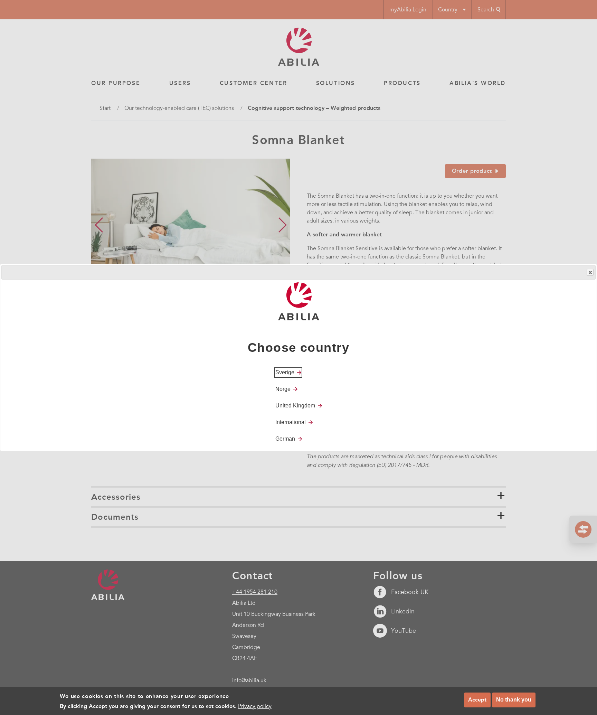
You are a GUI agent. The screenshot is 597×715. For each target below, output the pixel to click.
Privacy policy (255, 706)
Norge (283, 389)
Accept (477, 699)
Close (590, 272)
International (290, 422)
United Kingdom (295, 405)
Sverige (284, 372)
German (285, 439)
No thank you (513, 700)
